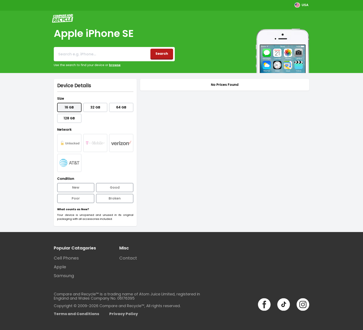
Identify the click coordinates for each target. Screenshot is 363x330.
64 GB (121, 107)
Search (161, 53)
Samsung (64, 276)
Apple (60, 267)
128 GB (69, 118)
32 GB (95, 107)
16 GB (69, 107)
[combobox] (102, 54)
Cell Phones (66, 258)
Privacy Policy (123, 313)
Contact (128, 258)
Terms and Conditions (76, 313)
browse (115, 65)
